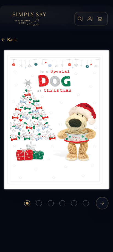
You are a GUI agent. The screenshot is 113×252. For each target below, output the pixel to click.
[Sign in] (89, 19)
